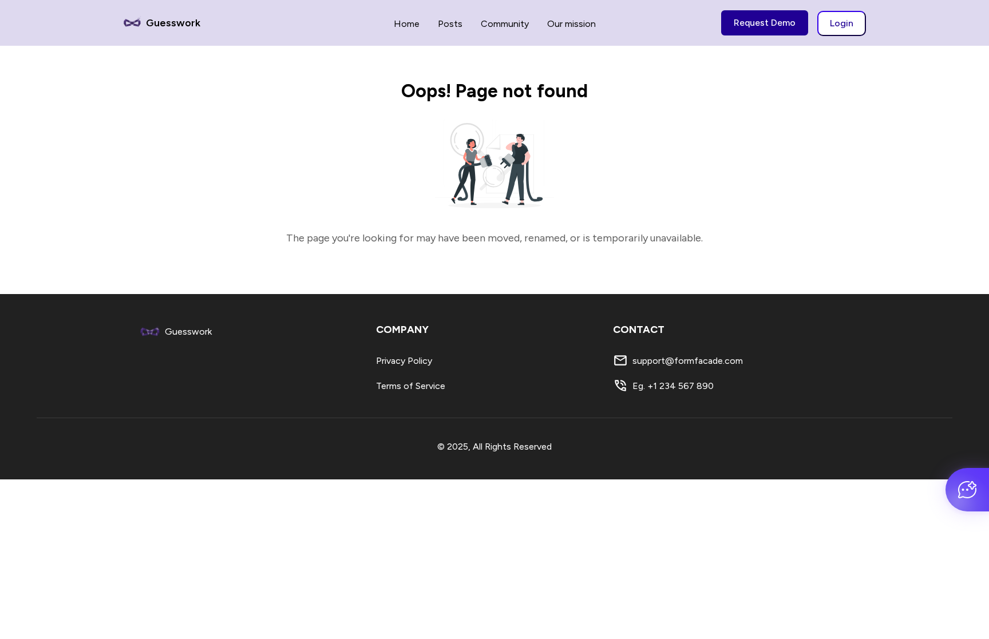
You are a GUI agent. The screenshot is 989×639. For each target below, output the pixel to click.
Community (505, 23)
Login (841, 23)
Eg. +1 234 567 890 (673, 385)
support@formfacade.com (687, 360)
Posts (450, 23)
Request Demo (765, 22)
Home (407, 23)
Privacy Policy (404, 360)
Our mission (571, 23)
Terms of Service (410, 385)
